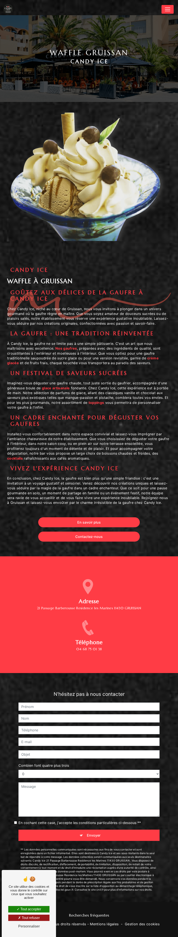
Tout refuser (30, 918)
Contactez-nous (89, 536)
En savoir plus (89, 522)
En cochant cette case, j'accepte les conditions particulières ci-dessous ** (79, 823)
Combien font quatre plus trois (43, 765)
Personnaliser (29, 926)
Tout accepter (30, 909)
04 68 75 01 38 (89, 649)
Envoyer (94, 835)
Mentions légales (104, 924)
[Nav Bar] (168, 9)
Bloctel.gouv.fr (64, 889)
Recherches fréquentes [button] (89, 915)
